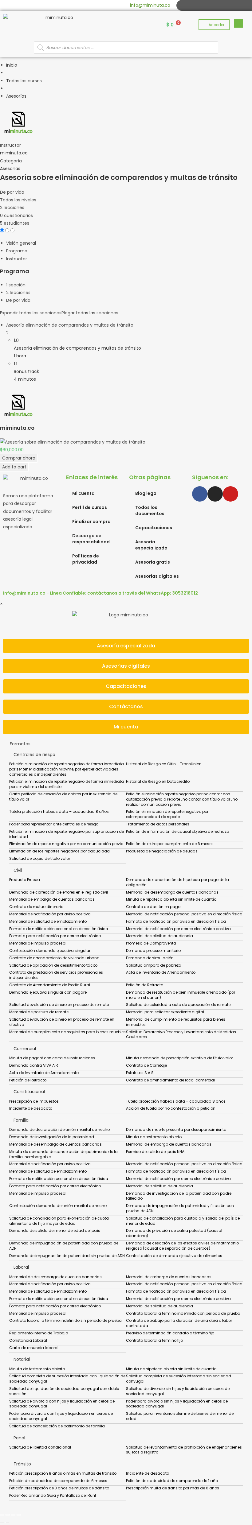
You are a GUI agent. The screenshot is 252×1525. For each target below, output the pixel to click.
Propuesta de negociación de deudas (162, 851)
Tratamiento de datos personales (157, 824)
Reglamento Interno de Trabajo (38, 1333)
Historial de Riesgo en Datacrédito (158, 781)
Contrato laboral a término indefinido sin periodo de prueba (65, 1320)
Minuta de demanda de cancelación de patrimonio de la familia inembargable (63, 1154)
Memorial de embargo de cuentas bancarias (52, 899)
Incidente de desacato (30, 1108)
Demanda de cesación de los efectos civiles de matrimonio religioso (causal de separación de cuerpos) (182, 1245)
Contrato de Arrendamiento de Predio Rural (49, 985)
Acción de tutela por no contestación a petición (170, 1108)
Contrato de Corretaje (146, 1065)
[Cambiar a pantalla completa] (8, 1514)
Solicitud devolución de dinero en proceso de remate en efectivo (61, 1022)
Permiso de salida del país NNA (155, 1151)
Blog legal (146, 493)
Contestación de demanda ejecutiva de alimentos (174, 1255)
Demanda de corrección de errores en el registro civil (58, 892)
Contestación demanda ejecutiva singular (49, 950)
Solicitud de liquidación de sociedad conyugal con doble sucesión (64, 1391)
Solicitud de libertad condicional (40, 1447)
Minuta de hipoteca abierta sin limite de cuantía (171, 899)
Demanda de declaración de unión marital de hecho (59, 1129)
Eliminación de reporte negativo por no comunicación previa (66, 843)
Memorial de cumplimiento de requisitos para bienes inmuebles (175, 1022)
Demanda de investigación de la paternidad (51, 1136)
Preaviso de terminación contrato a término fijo (170, 1333)
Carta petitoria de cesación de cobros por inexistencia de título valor (63, 796)
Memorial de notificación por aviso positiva (50, 914)
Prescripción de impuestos (34, 1101)
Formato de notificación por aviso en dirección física (176, 921)
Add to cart (14, 467)
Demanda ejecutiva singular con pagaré (48, 992)
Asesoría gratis (152, 562)
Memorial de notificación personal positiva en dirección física (184, 914)
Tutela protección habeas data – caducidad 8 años (59, 811)
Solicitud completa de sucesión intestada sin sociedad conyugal (178, 1378)
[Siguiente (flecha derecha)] (8, 1522)
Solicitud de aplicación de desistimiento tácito (53, 965)
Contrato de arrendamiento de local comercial (170, 1080)
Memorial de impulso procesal (37, 943)
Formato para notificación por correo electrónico (55, 935)
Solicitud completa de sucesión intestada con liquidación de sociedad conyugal (67, 1378)
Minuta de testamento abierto (154, 1136)
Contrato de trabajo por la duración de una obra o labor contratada (179, 1323)
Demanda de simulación (150, 957)
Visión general (21, 243)
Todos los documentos (149, 510)
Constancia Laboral (28, 1340)
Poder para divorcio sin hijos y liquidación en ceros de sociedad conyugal (177, 1404)
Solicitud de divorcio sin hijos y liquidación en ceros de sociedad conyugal (178, 1391)
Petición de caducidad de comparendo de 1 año (172, 1480)
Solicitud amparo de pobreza (153, 965)
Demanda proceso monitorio (153, 950)
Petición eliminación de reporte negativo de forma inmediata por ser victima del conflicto (66, 784)
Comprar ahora (18, 458)
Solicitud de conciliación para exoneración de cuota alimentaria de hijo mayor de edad (59, 1221)
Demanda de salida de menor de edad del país (54, 1230)
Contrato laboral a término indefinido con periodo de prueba (183, 1313)
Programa (16, 251)
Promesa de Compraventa (151, 943)
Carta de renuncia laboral (33, 1347)
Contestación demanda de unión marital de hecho (58, 1205)
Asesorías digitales (157, 576)
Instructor (10, 145)
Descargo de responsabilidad (91, 539)
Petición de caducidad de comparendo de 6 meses (58, 1480)
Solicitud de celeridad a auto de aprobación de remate (178, 1004)
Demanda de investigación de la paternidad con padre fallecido (178, 1196)
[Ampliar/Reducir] (2, 1514)
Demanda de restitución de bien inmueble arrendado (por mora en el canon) (180, 995)
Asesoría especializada (151, 545)
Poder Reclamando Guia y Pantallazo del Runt (52, 1495)
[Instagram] (195, 5)
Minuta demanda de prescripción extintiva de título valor (179, 1058)
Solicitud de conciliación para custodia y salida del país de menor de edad (183, 1221)
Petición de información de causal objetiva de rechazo (177, 831)
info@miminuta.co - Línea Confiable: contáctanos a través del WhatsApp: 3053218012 (100, 593)
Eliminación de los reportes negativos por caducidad (59, 851)
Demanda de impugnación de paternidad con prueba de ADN (63, 1245)
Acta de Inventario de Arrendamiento (160, 972)
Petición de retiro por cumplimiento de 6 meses (170, 843)
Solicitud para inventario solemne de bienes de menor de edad (180, 1416)
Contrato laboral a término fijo (154, 1340)
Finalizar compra (91, 521)
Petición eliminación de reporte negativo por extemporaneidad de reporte (167, 814)
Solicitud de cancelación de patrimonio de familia (57, 1426)
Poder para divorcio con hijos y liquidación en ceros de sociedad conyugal (61, 1416)
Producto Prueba (24, 879)
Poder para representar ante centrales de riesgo (53, 824)
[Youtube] (202, 5)
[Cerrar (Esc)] (19, 1514)
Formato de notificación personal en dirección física (58, 928)
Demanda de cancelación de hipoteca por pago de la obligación (177, 882)
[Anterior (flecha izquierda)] (2, 1522)
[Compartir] (13, 1514)
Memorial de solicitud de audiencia (159, 935)
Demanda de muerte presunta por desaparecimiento (176, 1129)
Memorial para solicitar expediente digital (165, 1012)
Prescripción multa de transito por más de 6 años (172, 1488)
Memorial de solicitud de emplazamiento (48, 921)
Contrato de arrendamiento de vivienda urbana (54, 957)
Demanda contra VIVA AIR (33, 1065)
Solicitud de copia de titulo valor (39, 858)
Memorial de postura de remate (39, 1012)
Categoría (11, 161)
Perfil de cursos (89, 507)
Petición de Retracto (144, 985)
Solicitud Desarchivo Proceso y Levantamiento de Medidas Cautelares (181, 1034)
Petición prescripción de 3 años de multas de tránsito (59, 1488)
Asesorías (10, 168)
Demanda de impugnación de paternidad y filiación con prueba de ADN (180, 1208)
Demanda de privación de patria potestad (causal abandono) (174, 1233)
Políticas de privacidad (85, 559)
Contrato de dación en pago (153, 906)
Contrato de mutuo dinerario (36, 906)
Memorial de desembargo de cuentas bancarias (172, 892)
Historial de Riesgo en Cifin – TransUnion (164, 763)
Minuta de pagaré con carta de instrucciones (52, 1058)
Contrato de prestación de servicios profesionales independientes (56, 975)
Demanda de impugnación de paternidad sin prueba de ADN (67, 1255)
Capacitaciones (153, 528)
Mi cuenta (83, 493)
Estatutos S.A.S (140, 1072)
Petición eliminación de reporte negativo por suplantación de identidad (66, 834)
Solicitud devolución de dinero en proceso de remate (59, 1004)
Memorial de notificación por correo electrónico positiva (178, 928)
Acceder (216, 24)
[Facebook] (188, 5)
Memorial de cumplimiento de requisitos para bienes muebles (67, 1031)
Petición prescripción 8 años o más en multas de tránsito (62, 1473)
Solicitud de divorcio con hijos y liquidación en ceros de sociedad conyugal (62, 1404)
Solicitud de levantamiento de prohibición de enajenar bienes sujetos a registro (184, 1450)
